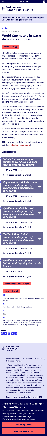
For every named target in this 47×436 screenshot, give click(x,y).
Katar (4, 314)
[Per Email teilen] (15, 333)
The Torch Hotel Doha (28, 298)
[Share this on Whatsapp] (2, 333)
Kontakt (19, 361)
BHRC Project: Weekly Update (11, 320)
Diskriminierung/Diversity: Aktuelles (31, 320)
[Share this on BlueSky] (12, 333)
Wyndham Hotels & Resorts (10, 298)
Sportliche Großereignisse (20, 307)
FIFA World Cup (33, 325)
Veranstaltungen (12, 358)
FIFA (20, 298)
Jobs (22, 358)
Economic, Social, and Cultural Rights (18, 325)
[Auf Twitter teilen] (5, 333)
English (28, 175)
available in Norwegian (19, 145)
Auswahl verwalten (23, 431)
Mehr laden (10, 291)
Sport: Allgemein (7, 307)
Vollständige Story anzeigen (17, 283)
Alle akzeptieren (23, 424)
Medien (29, 358)
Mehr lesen (9, 47)
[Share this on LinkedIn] (9, 333)
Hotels (30, 307)
